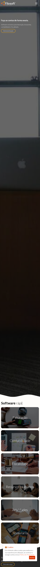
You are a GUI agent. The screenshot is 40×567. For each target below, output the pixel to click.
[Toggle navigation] (36, 3)
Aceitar (32, 557)
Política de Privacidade (27, 555)
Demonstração (8, 31)
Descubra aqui (7, 564)
